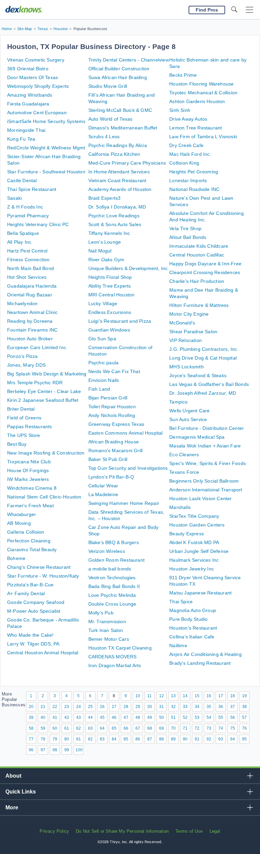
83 (102, 739)
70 (173, 728)
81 (78, 739)
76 (244, 728)
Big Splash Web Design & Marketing (47, 373)
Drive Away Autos (188, 119)
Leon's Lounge (104, 242)
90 (185, 739)
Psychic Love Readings (113, 215)
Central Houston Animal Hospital (42, 652)
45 (102, 717)
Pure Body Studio (188, 619)
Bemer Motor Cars (108, 639)
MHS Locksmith (186, 366)
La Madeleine (103, 494)
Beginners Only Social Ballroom (204, 481)
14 (185, 695)
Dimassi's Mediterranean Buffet (122, 127)
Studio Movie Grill (107, 86)
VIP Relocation (185, 340)
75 (232, 728)
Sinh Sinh (179, 110)
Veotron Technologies (112, 577)
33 (185, 706)
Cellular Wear (103, 485)
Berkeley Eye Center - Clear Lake (44, 391)
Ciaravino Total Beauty (32, 549)
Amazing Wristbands (29, 95)
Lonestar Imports (188, 180)
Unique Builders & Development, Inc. (128, 268)
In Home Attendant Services (119, 171)
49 (149, 717)
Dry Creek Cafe (186, 145)
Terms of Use (188, 831)
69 (161, 728)
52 (185, 717)
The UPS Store (23, 435)
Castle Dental (22, 180)
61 (66, 728)
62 (78, 728)
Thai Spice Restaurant (31, 189)
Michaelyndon (22, 303)
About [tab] (13, 776)
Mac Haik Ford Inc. (190, 154)
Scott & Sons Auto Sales (115, 224)
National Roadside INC (194, 189)
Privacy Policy (54, 831)
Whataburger (21, 514)
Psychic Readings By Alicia (117, 145)
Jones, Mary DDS (26, 365)
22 (54, 706)
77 (31, 739)
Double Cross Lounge (112, 604)
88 (161, 739)
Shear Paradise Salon (193, 331)
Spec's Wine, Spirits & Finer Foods (207, 463)
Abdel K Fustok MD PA (194, 542)
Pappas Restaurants (29, 426)
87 (149, 739)
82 (90, 739)
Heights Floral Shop (110, 277)
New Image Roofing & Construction (45, 453)
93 (220, 739)
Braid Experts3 (104, 198)
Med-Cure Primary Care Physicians (127, 163)
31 (161, 706)
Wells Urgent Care (189, 410)
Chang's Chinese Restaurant (38, 567)
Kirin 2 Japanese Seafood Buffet (42, 400)
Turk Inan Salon (105, 630)
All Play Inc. (20, 242)
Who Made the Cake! (30, 635)
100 (79, 750)
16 (209, 695)
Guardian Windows (109, 330)
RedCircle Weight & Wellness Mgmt (46, 147)
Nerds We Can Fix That (114, 371)
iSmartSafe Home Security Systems (46, 121)
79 (54, 739)
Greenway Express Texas (116, 424)
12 (161, 695)
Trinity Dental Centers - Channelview (128, 60)
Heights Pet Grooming (193, 171)
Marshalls (180, 507)
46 (114, 717)
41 (54, 717)
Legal (215, 831)
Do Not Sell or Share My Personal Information (122, 831)
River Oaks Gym (106, 259)
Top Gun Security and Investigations (128, 468)
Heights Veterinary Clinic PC (38, 224)
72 (197, 728)
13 (173, 695)
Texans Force (184, 472)
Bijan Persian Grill (108, 397)
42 (66, 717)
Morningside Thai (26, 130)
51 (173, 717)
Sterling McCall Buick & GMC (120, 110)
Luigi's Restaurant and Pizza (119, 321)
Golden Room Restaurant (116, 560)
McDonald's (182, 322)
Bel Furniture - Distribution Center (206, 428)
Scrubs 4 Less (104, 136)
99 (66, 750)
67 (137, 728)
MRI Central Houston (111, 294)
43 (78, 717)
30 (149, 706)
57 (244, 717)
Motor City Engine (189, 314)
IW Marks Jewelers (28, 479)
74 (220, 728)
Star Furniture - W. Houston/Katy (43, 576)
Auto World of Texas (110, 119)
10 (137, 695)
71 (185, 728)
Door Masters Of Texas (32, 77)
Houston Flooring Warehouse (201, 84)
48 (137, 717)
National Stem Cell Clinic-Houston (44, 496)
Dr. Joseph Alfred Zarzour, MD (202, 393)
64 (102, 728)
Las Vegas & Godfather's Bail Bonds (209, 384)
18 (232, 695)
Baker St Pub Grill (108, 459)
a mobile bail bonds (109, 568)
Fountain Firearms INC (32, 330)
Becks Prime (183, 75)
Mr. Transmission (107, 621)
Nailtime (178, 645)
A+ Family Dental (26, 593)
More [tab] (11, 807)
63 (90, 728)
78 (43, 739)
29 (137, 706)
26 (102, 706)
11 (149, 695)
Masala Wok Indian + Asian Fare (205, 445)
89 (173, 739)
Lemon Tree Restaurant (195, 127)
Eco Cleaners (184, 454)
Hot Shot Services (26, 277)
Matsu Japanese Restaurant (200, 592)
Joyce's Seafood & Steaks (197, 375)
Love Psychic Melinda (112, 595)
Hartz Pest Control (27, 250)
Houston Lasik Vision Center (200, 498)
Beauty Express (186, 533)
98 (54, 750)
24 (78, 706)
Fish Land (99, 389)
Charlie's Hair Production (196, 281)
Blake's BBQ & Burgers (113, 542)
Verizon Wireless (106, 551)
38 (244, 706)
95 (244, 739)
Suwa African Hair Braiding (117, 77)
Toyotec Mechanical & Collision (203, 92)
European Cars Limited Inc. (37, 347)
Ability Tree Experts (109, 286)
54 (209, 717)
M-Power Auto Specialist (34, 611)
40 (43, 717)
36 (220, 706)
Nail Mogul (100, 250)
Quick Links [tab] (20, 792)
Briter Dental (21, 409)
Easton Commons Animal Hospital (125, 433)
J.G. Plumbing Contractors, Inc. (203, 349)
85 (126, 739)
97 (43, 750)
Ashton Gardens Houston (197, 101)
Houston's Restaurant (193, 628)
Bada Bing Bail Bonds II (114, 586)
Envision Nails (103, 380)
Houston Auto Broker (30, 338)
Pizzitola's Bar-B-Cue (30, 584)
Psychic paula (103, 362)
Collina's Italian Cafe (191, 636)
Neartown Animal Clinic (32, 312)
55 (220, 717)
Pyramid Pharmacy (28, 215)
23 (66, 706)
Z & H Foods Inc (25, 207)
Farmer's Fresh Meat (30, 505)
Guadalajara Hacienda (32, 286)
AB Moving (19, 523)
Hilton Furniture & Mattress (199, 305)
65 (114, 728)
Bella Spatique (23, 233)
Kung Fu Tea (21, 139)
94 (232, 739)
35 (209, 706)
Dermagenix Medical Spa (196, 437)
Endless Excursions (109, 312)
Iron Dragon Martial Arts (114, 665)
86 (137, 739)
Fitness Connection (28, 259)
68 (149, 728)
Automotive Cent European (37, 112)
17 (220, 695)
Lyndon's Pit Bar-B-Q (111, 477)
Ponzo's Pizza (22, 356)
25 (90, 706)
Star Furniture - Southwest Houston (46, 171)
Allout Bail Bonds (187, 237)
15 (197, 695)
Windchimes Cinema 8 (32, 488)
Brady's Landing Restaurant (200, 663)
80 (66, 739)
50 (161, 717)
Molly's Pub (100, 612)
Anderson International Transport (205, 489)
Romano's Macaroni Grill (115, 450)
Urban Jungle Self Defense (199, 551)
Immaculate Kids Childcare (198, 246)
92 (209, 739)
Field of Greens (24, 417)
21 (43, 706)
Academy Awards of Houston (120, 189)
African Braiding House (113, 441)
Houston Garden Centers (196, 525)
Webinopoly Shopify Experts (38, 86)
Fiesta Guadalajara (28, 103)
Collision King (184, 163)
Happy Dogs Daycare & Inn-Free (205, 263)
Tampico (178, 402)
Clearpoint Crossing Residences (204, 272)
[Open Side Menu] (249, 10)
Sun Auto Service (188, 419)
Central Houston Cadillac (196, 255)
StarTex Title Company (194, 516)
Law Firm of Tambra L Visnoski (203, 136)
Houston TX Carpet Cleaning (120, 648)
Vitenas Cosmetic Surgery (35, 60)
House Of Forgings (28, 470)
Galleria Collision (25, 532)
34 (197, 706)
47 (126, 717)
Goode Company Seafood (35, 602)
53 (197, 717)
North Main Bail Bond (30, 268)
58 (31, 728)
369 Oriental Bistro (27, 68)
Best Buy (17, 444)
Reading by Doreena (30, 321)
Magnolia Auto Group (192, 610)
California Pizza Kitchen (114, 154)
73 (209, 728)
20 (31, 706)
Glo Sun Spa (102, 338)
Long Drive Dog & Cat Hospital (203, 358)
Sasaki (14, 198)
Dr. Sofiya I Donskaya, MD (117, 207)
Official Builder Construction (119, 68)
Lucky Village (102, 303)
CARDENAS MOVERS (112, 656)
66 (126, 728)
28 (126, 706)
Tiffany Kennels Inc (109, 233)
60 (54, 728)
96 (31, 750)
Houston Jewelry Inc (191, 568)
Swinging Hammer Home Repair (123, 503)
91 (197, 739)
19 (244, 695)
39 (31, 717)
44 (90, 717)
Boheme (16, 558)
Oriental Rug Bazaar (29, 294)
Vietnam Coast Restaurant (117, 180)
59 (43, 728)
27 (114, 706)
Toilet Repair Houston (112, 406)
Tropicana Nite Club (29, 461)
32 (173, 706)
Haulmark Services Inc (194, 560)
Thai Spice (181, 601)
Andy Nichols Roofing (111, 415)
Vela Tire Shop (185, 228)
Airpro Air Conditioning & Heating (205, 654)
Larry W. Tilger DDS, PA (33, 643)
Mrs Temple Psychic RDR (35, 382)
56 (232, 717)
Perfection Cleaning (28, 540)
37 (232, 706)
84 (114, 739)
